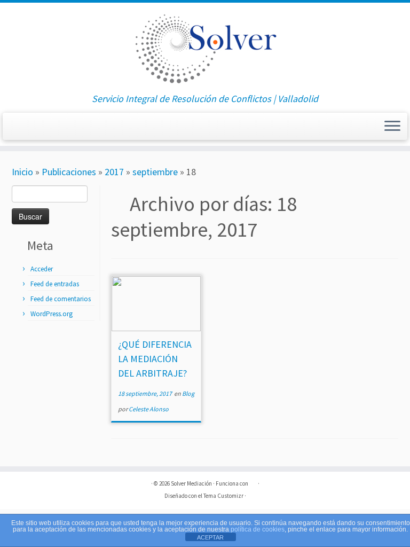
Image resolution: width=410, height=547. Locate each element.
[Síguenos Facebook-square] (19, 129)
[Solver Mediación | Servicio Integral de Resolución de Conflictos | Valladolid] (205, 48)
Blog (188, 393)
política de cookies (258, 529)
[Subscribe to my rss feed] (45, 129)
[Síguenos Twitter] (32, 129)
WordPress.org (51, 313)
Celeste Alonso (149, 409)
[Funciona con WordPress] (253, 481)
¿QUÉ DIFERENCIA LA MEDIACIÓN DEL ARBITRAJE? (155, 358)
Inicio (22, 172)
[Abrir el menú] (392, 127)
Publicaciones (69, 172)
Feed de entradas (54, 283)
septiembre (155, 172)
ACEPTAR (210, 537)
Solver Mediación (191, 483)
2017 (114, 172)
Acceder (41, 269)
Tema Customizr (223, 495)
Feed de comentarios (60, 298)
